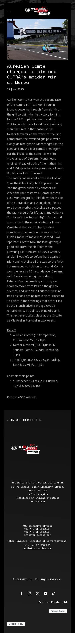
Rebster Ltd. (59, 602)
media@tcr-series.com (38, 548)
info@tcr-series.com (37, 535)
